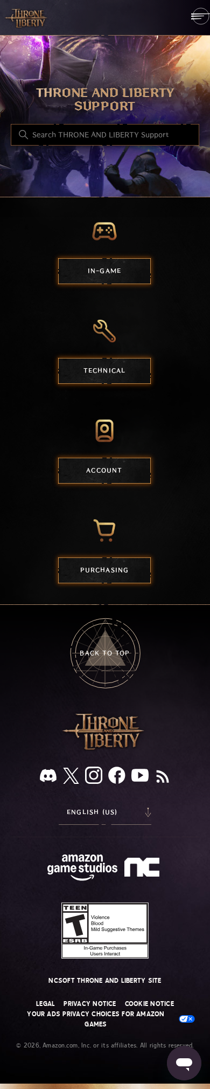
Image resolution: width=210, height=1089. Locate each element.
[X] (71, 777)
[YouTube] (140, 777)
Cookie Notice (149, 1004)
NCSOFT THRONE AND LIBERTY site (104, 980)
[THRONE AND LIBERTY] (27, 18)
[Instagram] (93, 777)
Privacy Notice (90, 1004)
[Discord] (48, 778)
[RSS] (162, 777)
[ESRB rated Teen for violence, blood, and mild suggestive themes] (105, 930)
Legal (45, 1004)
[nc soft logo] (143, 869)
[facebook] (116, 777)
